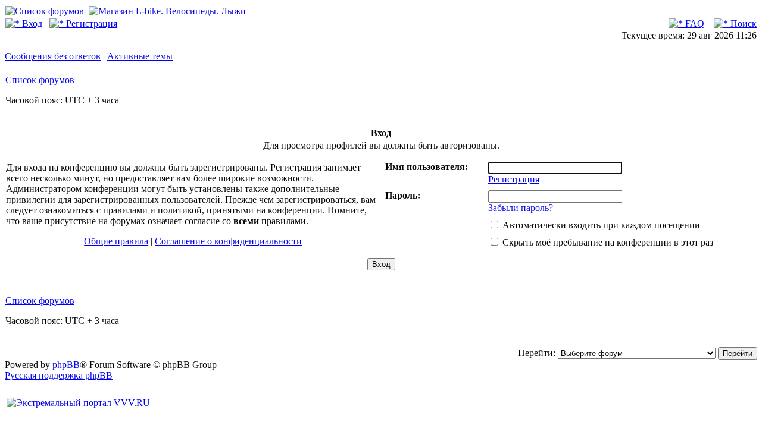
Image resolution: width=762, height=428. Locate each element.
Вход (31, 23)
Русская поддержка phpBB (59, 375)
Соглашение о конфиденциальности (228, 241)
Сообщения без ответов (53, 56)
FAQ (693, 23)
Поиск (742, 23)
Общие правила (116, 241)
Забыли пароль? (520, 208)
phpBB (66, 365)
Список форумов (39, 80)
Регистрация (90, 23)
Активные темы (140, 56)
